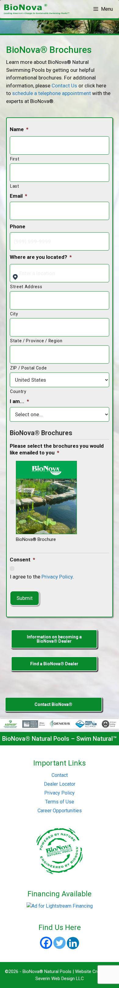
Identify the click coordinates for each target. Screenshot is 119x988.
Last (14, 186)
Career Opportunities (60, 811)
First (14, 158)
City (14, 313)
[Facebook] (46, 943)
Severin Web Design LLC (59, 978)
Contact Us (64, 86)
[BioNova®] (37, 9)
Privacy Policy (57, 577)
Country (18, 391)
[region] (59, 27)
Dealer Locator (59, 784)
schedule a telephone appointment (51, 93)
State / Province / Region (36, 340)
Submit (24, 598)
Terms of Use (59, 802)
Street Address (26, 286)
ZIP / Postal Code (28, 367)
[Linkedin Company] (73, 943)
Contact (60, 775)
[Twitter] (59, 943)
